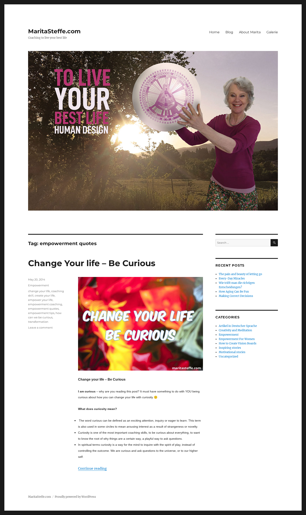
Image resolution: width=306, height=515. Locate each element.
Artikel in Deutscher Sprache (238, 326)
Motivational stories (232, 352)
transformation (38, 321)
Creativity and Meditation (235, 330)
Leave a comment (40, 327)
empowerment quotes (43, 308)
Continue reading (92, 468)
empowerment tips (41, 313)
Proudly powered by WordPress (75, 497)
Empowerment (38, 285)
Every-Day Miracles (232, 278)
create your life (45, 295)
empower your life (40, 300)
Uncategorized (228, 356)
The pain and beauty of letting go (240, 274)
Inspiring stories (230, 348)
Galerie (272, 32)
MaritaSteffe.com (54, 31)
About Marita (250, 32)
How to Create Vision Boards (237, 343)
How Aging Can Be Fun (234, 291)
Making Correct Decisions (236, 296)
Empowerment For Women (237, 339)
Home (214, 32)
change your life (39, 291)
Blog (229, 32)
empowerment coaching (45, 304)
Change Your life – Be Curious (91, 263)
